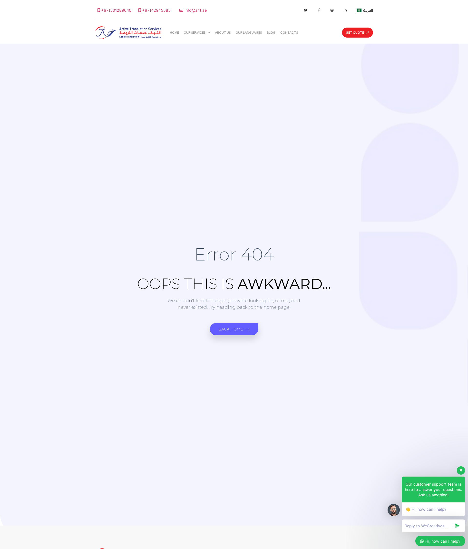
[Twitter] (305, 10)
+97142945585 (156, 10)
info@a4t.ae (195, 10)
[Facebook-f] (319, 10)
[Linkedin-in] (345, 10)
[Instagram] (332, 10)
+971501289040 (115, 10)
